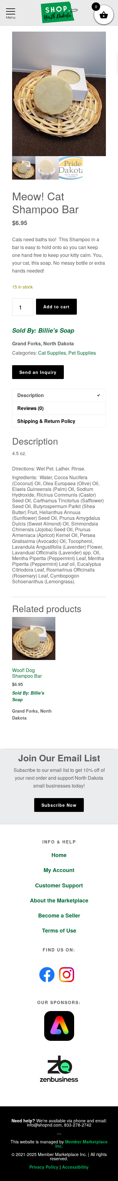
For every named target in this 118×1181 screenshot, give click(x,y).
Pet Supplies (82, 352)
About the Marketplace (59, 900)
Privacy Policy (43, 1167)
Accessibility (75, 1167)
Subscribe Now (59, 805)
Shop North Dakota (59, 13)
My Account (59, 870)
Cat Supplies (52, 352)
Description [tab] (30, 395)
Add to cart (56, 307)
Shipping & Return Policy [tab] (46, 421)
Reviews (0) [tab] (30, 408)
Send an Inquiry (38, 372)
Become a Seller (59, 915)
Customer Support (59, 885)
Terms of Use (59, 930)
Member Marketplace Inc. (81, 1144)
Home (59, 855)
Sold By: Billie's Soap (43, 330)
